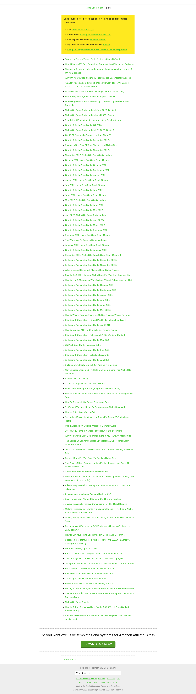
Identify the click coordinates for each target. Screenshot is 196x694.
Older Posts (70, 659)
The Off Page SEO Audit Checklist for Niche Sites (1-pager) (94, 558)
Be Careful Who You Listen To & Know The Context (90, 573)
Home (115, 682)
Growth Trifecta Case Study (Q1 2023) (83, 125)
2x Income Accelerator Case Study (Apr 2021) (87, 325)
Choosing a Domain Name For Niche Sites (86, 578)
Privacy (95, 682)
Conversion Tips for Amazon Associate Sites (86, 472)
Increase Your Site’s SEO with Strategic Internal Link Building (94, 91)
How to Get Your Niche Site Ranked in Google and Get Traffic (95, 535)
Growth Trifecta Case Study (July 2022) (84, 190)
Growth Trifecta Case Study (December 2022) (87, 140)
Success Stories (82, 679)
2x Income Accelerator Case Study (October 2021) (89, 285)
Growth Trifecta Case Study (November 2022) (87, 150)
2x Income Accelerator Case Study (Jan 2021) (87, 360)
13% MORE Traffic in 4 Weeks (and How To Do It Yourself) (93, 431)
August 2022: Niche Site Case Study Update (86, 180)
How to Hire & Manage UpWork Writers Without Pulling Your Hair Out (98, 280)
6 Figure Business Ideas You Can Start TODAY (88, 494)
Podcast (93, 679)
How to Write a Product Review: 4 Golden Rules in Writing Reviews (97, 315)
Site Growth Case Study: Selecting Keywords (87, 355)
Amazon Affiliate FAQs (83, 30)
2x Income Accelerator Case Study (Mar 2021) (87, 340)
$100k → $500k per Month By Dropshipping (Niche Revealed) (95, 407)
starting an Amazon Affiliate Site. (95, 35)
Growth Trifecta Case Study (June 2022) (84, 205)
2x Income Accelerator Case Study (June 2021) (88, 305)
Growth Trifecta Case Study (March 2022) (85, 225)
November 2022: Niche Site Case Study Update (88, 155)
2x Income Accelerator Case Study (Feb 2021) (87, 350)
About (81, 682)
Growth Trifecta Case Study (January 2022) (86, 250)
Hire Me (88, 682)
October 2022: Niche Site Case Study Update (87, 160)
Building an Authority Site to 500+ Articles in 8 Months (91, 365)
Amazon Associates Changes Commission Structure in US (93, 553)
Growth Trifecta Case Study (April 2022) (84, 220)
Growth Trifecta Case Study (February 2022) (86, 230)
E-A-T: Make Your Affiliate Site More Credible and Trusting (93, 499)
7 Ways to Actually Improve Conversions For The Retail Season (96, 504)
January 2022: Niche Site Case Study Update (87, 245)
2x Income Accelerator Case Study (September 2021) (91, 290)
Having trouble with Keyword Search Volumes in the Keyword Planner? (99, 588)
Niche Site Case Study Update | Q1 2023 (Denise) (89, 130)
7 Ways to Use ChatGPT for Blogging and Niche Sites (91, 145)
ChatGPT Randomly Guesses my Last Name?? (88, 135)
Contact (103, 682)
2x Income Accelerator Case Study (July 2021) (87, 300)
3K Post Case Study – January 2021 (83, 345)
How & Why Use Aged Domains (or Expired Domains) (91, 96)
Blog (109, 682)
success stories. (98, 39)
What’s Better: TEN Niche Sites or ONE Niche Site (89, 568)
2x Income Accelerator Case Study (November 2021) (91, 265)
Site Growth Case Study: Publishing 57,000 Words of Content (95, 335)
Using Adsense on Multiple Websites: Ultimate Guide (90, 426)
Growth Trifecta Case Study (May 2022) (84, 210)
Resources (111, 679)
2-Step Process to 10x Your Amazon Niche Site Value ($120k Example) (99, 563)
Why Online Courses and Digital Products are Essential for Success (98, 78)
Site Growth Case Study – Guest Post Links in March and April (95, 320)
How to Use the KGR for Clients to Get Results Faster (91, 330)
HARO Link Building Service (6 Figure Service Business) (92, 388)
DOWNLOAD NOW (98, 644)
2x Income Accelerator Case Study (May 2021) (88, 310)
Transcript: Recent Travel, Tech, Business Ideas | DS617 (92, 59)
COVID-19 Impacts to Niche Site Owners (85, 383)
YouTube (101, 679)
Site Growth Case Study (76, 378)
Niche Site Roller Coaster (77, 602)
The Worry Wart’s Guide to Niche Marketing (86, 240)
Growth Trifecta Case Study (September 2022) (87, 170)
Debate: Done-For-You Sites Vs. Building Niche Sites (90, 458)
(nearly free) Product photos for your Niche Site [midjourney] (94, 120)
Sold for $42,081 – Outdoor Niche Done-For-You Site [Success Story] (98, 275)
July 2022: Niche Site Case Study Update (85, 185)
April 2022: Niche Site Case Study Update (85, 215)
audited (106, 44)
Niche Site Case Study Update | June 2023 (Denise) (90, 110)
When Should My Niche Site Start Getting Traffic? (89, 583)
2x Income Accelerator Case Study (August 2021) (89, 295)
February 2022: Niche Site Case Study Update (87, 235)
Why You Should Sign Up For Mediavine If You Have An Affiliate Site (98, 436)
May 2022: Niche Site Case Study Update (85, 200)
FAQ (118, 679)
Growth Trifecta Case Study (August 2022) (85, 175)
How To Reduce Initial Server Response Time (87, 402)
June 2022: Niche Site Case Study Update (85, 195)
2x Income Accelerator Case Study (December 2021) (91, 260)
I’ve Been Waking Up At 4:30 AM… (82, 548)
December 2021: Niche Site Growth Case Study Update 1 (93, 255)
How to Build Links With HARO (80, 412)
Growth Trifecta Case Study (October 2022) (86, 165)
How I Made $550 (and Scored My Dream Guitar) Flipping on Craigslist (99, 64)
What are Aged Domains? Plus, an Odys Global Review (92, 270)
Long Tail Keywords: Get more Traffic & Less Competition (97, 49)
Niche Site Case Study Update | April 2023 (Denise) (90, 115)
